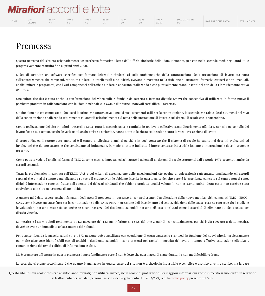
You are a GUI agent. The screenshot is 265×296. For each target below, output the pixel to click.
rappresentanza (217, 21)
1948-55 (70, 21)
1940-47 (52, 21)
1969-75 (106, 21)
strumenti (247, 21)
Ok (134, 288)
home (14, 21)
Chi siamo (32, 21)
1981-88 (142, 21)
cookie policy (180, 278)
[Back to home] (63, 10)
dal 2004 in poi (185, 21)
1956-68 (88, 21)
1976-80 (124, 21)
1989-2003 (159, 21)
